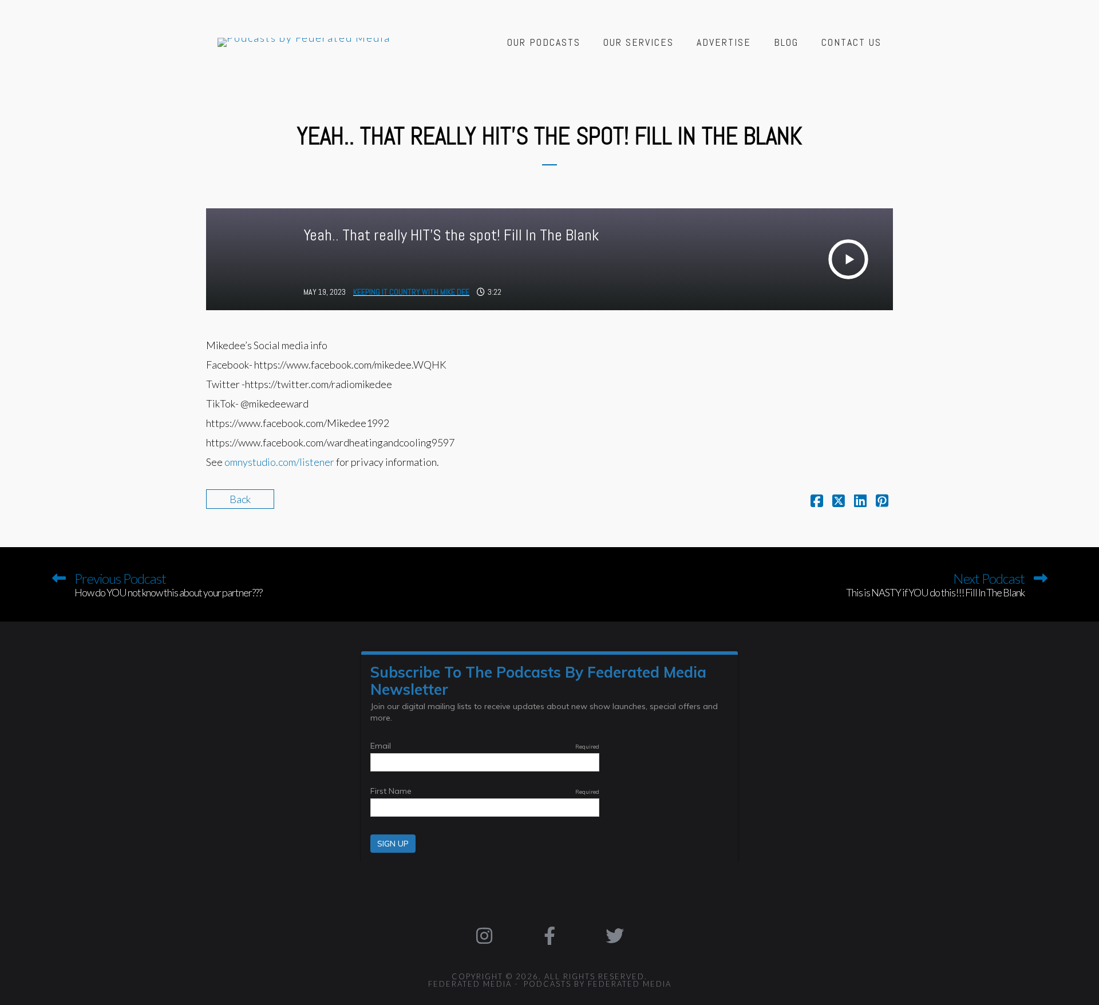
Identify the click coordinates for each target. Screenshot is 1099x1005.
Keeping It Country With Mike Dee (411, 292)
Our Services (638, 42)
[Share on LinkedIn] (860, 502)
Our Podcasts (543, 42)
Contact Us (851, 42)
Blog (786, 42)
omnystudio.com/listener (279, 462)
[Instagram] (485, 936)
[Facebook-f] (549, 936)
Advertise (724, 42)
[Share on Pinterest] (882, 502)
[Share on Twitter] (838, 502)
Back (240, 499)
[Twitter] (615, 936)
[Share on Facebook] (817, 502)
